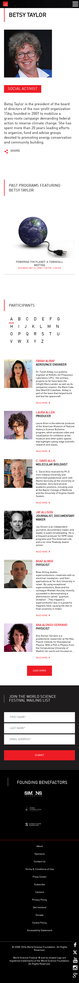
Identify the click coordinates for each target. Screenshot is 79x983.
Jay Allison (55, 516)
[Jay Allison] (18, 525)
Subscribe (39, 884)
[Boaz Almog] (18, 574)
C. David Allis (51, 463)
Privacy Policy (39, 900)
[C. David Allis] (18, 473)
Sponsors (40, 854)
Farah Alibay (51, 363)
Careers (39, 892)
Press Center (40, 877)
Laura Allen (45, 414)
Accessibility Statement (39, 930)
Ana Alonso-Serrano (51, 627)
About (39, 846)
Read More (42, 403)
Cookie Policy (39, 923)
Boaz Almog (44, 563)
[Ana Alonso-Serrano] (18, 637)
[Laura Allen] (18, 425)
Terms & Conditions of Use (39, 869)
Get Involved (39, 907)
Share (15, 150)
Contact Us (39, 861)
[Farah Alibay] (18, 373)
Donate (40, 915)
